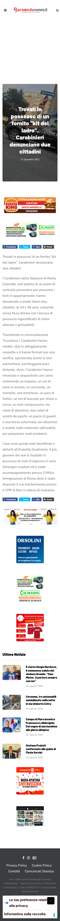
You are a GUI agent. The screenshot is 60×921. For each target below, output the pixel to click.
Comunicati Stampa (39, 871)
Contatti (14, 871)
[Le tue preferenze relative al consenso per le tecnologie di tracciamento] (54, 915)
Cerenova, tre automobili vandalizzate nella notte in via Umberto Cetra (41, 700)
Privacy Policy (16, 865)
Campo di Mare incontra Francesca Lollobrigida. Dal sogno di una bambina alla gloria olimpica (41, 724)
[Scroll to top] (50, 900)
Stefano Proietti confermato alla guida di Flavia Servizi (41, 749)
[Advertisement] (30, 46)
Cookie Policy (42, 865)
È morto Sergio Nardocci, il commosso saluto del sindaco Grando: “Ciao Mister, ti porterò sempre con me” (41, 674)
